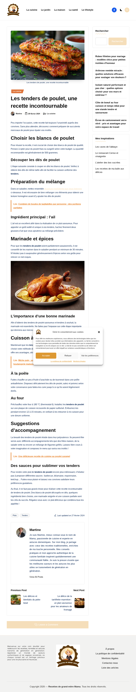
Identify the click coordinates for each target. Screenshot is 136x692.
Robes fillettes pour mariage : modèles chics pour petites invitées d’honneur (110, 59)
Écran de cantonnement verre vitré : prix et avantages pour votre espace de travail (110, 123)
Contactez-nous (110, 663)
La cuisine (17, 91)
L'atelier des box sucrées (107, 162)
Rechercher (102, 31)
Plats (15, 515)
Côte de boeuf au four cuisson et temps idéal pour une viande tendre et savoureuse (110, 107)
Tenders (25, 515)
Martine (35, 530)
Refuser (68, 355)
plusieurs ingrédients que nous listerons (63, 189)
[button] (99, 332)
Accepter (46, 355)
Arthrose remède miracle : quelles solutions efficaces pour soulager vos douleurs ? (110, 74)
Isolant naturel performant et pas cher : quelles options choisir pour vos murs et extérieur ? (110, 90)
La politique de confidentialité (61, 361)
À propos (109, 649)
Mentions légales (79, 361)
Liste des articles (109, 668)
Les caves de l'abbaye (106, 147)
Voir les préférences (90, 355)
